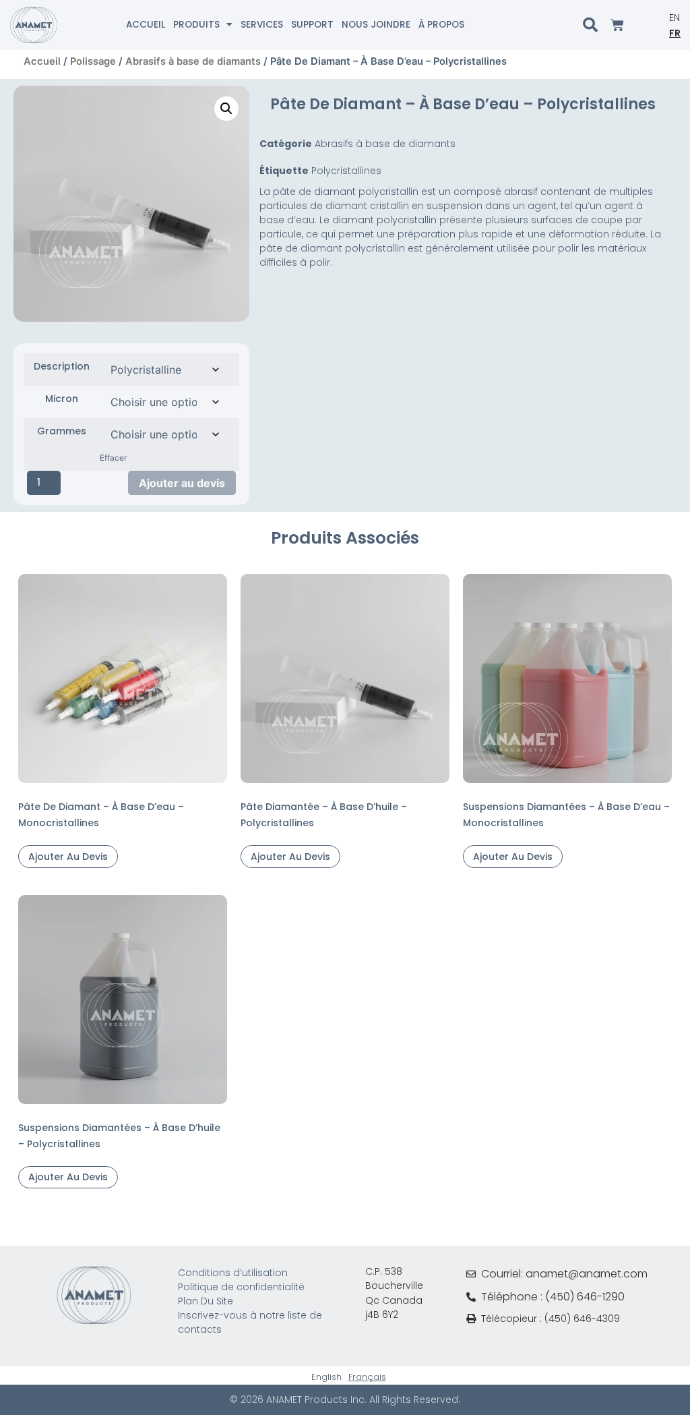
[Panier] (617, 25)
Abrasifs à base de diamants (193, 61)
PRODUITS (196, 24)
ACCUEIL (145, 24)
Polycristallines (346, 170)
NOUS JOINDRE (376, 24)
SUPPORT (312, 24)
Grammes (61, 431)
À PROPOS (441, 24)
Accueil (42, 61)
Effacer (113, 458)
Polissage (93, 61)
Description (62, 366)
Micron (61, 398)
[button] (226, 108)
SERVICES (262, 24)
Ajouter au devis (182, 483)
